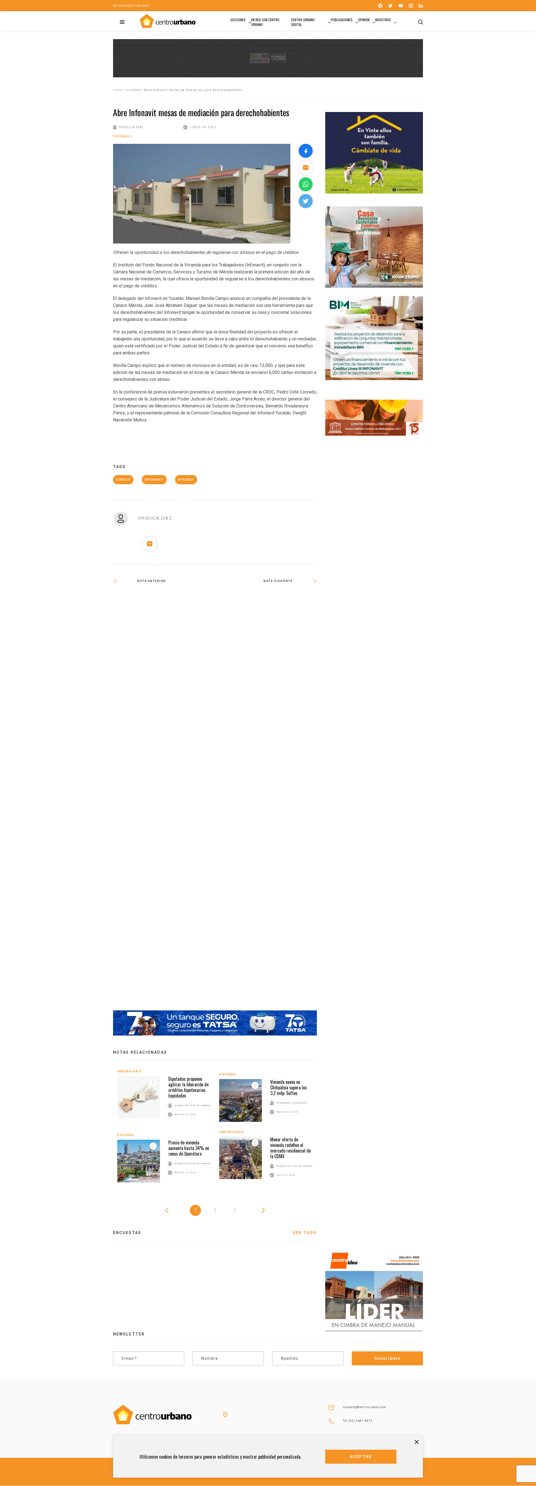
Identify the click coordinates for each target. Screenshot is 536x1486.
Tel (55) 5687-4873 (357, 1420)
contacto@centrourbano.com (364, 1407)
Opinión (364, 19)
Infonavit (154, 479)
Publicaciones (342, 19)
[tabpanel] (215, 1130)
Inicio (118, 90)
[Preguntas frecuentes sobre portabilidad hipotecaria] (164, 800)
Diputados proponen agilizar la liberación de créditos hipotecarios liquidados (188, 1087)
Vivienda (133, 90)
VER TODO (305, 1232)
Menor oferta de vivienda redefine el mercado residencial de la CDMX (290, 1148)
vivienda (186, 479)
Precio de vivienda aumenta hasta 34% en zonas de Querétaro (188, 1148)
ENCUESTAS (127, 1232)
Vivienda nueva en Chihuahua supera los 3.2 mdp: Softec (288, 1087)
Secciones (238, 19)
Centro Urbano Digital (303, 22)
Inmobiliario (129, 1071)
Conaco (123, 479)
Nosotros (383, 19)
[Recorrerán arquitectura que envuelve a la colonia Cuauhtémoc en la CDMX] (266, 599)
